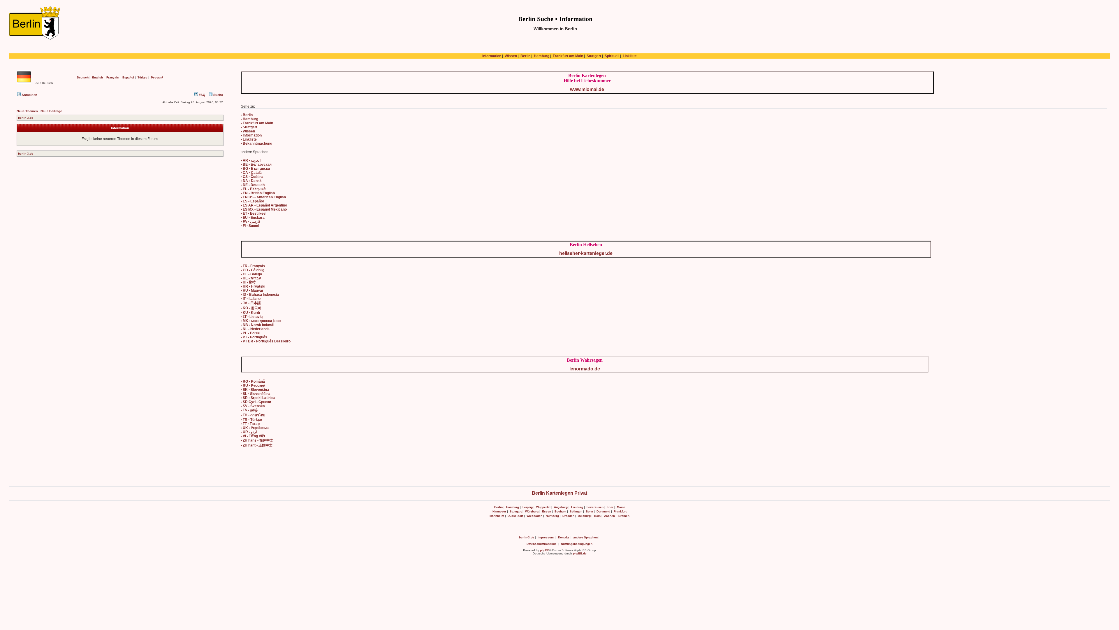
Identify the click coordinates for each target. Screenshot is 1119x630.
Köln (597, 515)
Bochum (560, 511)
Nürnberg (552, 515)
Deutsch (83, 77)
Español (128, 77)
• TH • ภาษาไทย (253, 415)
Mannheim (497, 515)
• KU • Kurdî (250, 313)
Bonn (589, 511)
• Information (251, 135)
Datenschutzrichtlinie (542, 543)
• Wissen (248, 131)
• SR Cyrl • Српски (256, 402)
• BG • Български (255, 169)
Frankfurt (620, 511)
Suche (217, 95)
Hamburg (541, 56)
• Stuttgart (249, 127)
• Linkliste (249, 139)
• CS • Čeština (252, 177)
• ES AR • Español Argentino (264, 205)
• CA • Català (251, 173)
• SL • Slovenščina (255, 394)
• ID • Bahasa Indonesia (260, 295)
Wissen (511, 56)
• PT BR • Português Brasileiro (266, 341)
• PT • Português (254, 337)
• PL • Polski (250, 333)
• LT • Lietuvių (252, 317)
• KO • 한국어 (251, 308)
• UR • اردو (249, 432)
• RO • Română (253, 381)
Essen (546, 511)
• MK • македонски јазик (261, 321)
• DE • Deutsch (253, 185)
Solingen (576, 511)
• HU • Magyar (252, 290)
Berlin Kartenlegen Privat (559, 493)
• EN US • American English (263, 197)
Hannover (499, 511)
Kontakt (563, 537)
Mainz (621, 507)
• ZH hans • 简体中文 (257, 440)
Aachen (609, 515)
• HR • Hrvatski (253, 286)
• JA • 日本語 (251, 303)
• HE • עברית (251, 278)
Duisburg (584, 515)
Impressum (546, 537)
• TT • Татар (250, 424)
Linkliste (630, 56)
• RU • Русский (253, 386)
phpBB (544, 550)
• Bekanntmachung (256, 143)
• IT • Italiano (251, 299)
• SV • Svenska (253, 406)
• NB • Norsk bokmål (257, 325)
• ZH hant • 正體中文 (256, 445)
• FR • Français (253, 266)
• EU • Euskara (253, 218)
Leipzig (527, 507)
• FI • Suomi (250, 226)
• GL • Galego (251, 274)
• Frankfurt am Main (257, 123)
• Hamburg (249, 119)
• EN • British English (258, 193)
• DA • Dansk (251, 181)
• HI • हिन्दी (248, 282)
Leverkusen (595, 507)
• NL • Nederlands (255, 329)
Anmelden (29, 95)
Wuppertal (543, 507)
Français (112, 77)
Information (491, 56)
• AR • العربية (251, 160)
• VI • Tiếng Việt (253, 436)
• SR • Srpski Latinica (258, 398)
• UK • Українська (255, 428)
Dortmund (603, 511)
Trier (610, 507)
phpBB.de (580, 553)
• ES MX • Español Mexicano (264, 209)
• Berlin (247, 115)
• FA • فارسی (251, 222)
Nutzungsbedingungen (576, 543)
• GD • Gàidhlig (252, 270)
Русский (157, 77)
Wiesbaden (534, 515)
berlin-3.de (25, 117)
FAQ (201, 95)
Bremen (623, 515)
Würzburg (532, 511)
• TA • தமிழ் (249, 410)
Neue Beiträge (51, 111)
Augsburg (561, 507)
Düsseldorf (515, 515)
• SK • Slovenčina (255, 390)
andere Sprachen (585, 537)
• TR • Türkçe (251, 420)
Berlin (525, 56)
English (97, 77)
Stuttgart (594, 56)
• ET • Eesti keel (253, 213)
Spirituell (612, 56)
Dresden (568, 515)
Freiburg (577, 507)
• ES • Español (252, 201)
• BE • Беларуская (256, 164)
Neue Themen (27, 111)
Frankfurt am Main (568, 56)
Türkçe (142, 77)
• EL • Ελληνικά (253, 189)
